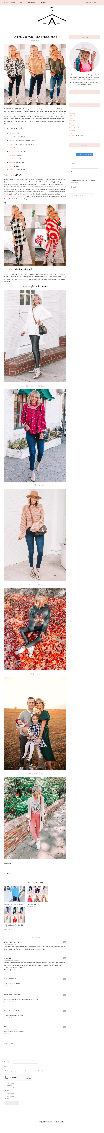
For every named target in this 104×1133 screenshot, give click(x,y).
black (14, 182)
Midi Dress (35, 673)
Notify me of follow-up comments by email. (11, 1086)
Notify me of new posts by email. (11, 1096)
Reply (64, 942)
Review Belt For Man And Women (15, 1002)
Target (11, 159)
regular (7, 182)
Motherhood (32, 2)
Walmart (72, 116)
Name (6, 1062)
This (5, 194)
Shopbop (11, 140)
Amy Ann (8, 873)
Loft (10, 148)
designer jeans (22, 279)
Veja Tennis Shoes (35, 773)
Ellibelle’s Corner (9, 1034)
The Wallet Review (10, 1018)
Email (6, 1066)
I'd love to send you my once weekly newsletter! (83, 181)
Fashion (44, 2)
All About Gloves (9, 986)
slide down (38, 949)
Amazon (11, 162)
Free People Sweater (35, 485)
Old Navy (12, 133)
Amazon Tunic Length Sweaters (14, 904)
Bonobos (72, 135)
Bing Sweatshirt (35, 584)
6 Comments (7, 863)
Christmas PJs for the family (13, 196)
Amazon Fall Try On (33, 904)
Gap (10, 137)
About (13, 2)
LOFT (71, 123)
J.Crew (11, 144)
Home (6, 2)
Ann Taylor (12, 155)
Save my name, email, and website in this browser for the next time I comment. (30, 1071)
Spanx (11, 166)
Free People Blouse (35, 385)
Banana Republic (14, 151)
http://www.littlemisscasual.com (21, 970)
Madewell (12, 169)
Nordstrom (72, 113)
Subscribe (76, 188)
